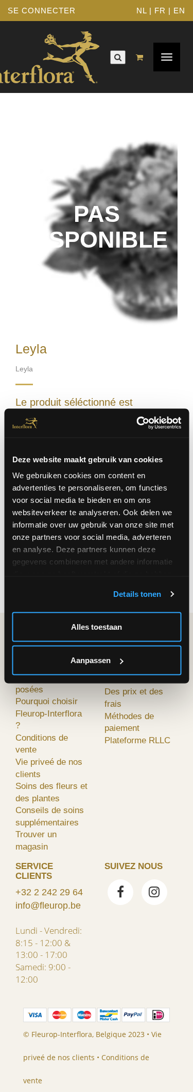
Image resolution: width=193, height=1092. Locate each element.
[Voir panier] (142, 57)
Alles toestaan (96, 626)
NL (141, 10)
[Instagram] (154, 893)
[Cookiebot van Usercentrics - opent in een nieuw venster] (137, 423)
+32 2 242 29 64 (49, 892)
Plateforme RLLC (137, 740)
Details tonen (137, 594)
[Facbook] (120, 893)
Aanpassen (91, 660)
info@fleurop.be (48, 905)
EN (179, 10)
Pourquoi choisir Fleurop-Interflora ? (48, 713)
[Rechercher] (118, 57)
